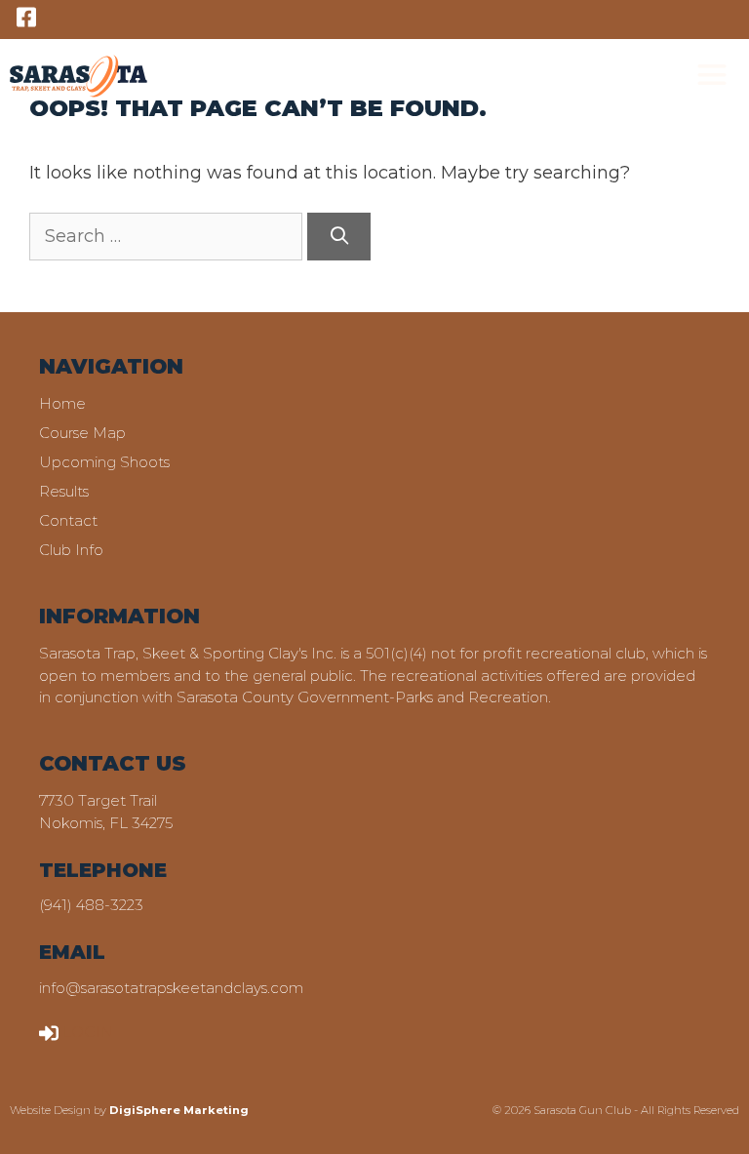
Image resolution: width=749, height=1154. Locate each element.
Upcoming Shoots (104, 462)
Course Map (82, 432)
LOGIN (87, 1031)
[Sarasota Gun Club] (78, 75)
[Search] (339, 236)
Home (62, 403)
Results (64, 491)
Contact (68, 520)
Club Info (71, 549)
